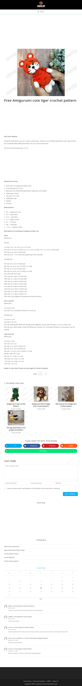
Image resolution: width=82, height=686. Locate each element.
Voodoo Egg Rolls (9, 557)
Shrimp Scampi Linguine (11, 561)
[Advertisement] (41, 34)
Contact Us (55, 681)
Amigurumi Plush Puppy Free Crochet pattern (41, 405)
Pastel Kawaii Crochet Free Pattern (24, 606)
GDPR (48, 681)
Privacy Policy (27, 681)
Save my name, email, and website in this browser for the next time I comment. (33, 488)
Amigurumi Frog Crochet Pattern (16, 405)
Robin (10, 606)
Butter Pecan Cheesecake (11, 546)
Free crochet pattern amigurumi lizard (36, 638)
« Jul (40, 599)
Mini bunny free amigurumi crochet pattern (66, 405)
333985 (10, 617)
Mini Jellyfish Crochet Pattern (23, 617)
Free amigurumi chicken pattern (24, 627)
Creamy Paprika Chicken (11, 554)
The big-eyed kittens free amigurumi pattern (16, 429)
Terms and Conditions (39, 681)
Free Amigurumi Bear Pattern (23, 649)
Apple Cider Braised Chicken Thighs (14, 550)
